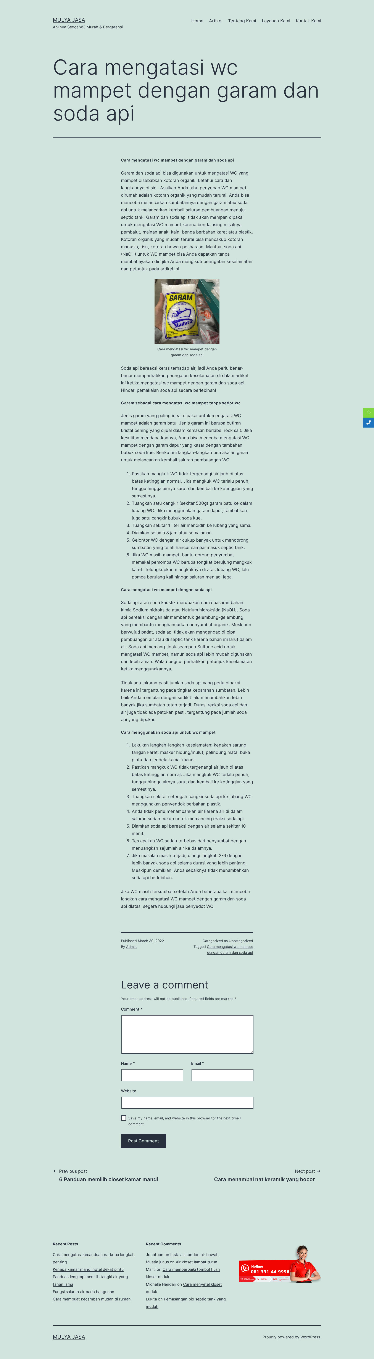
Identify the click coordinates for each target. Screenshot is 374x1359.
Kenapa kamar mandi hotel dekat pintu (88, 1269)
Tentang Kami (242, 20)
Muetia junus (157, 1262)
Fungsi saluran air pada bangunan (83, 1291)
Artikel (215, 20)
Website (128, 1091)
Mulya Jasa (69, 20)
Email (197, 1063)
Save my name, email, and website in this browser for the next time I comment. (184, 1121)
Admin (131, 946)
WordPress (310, 1337)
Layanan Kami (276, 20)
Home (197, 20)
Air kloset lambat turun (196, 1262)
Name (128, 1063)
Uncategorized (241, 941)
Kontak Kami (308, 20)
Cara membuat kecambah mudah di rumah (92, 1299)
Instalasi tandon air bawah (194, 1254)
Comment (131, 1009)
